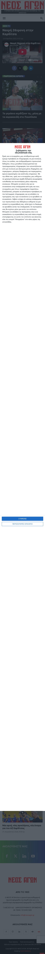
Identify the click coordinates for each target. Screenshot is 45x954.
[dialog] (22, 477)
